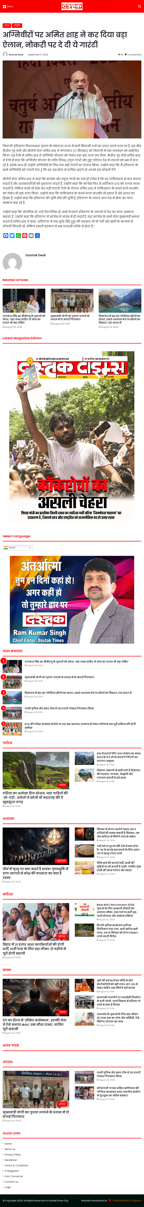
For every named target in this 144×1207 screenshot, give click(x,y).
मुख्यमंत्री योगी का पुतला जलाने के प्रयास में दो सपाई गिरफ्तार (70, 317)
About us (10, 1149)
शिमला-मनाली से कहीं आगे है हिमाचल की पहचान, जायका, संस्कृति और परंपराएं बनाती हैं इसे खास (118, 774)
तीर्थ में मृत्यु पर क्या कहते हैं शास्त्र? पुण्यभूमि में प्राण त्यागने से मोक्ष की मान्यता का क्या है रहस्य (35, 873)
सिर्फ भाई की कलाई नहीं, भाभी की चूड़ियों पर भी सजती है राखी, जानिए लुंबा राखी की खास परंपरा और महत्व (119, 866)
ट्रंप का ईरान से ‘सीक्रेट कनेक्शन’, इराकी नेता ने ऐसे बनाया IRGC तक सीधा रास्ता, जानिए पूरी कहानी (34, 1024)
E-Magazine (12, 1171)
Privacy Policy (13, 1154)
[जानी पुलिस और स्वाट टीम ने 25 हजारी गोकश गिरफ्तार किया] (12, 713)
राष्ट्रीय (17, 25)
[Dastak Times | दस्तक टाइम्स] (72, 6)
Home (8, 1143)
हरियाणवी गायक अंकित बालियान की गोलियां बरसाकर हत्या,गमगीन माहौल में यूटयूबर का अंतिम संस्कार (118, 1091)
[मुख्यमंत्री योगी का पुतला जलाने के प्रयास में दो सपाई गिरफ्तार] (72, 301)
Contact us (11, 1182)
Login (8, 1187)
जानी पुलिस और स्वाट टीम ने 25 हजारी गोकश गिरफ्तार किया (59, 708)
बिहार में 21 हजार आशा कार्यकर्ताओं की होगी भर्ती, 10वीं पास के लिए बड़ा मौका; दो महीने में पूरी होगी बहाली (34, 948)
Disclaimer (11, 1160)
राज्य (7, 25)
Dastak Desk (16, 54)
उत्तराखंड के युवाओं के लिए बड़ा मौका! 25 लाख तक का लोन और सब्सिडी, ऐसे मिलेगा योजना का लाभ (118, 1017)
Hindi (11, 547)
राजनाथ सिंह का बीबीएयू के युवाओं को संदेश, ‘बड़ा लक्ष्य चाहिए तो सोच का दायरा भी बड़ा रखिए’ (24, 319)
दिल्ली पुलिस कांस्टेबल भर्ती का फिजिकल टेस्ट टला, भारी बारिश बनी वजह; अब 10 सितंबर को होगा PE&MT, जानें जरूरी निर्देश (118, 931)
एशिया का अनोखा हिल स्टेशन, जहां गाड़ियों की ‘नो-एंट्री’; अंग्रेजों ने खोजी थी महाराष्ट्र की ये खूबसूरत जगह (35, 797)
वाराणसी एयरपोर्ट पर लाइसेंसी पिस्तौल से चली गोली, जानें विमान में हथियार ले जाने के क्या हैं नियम (118, 1001)
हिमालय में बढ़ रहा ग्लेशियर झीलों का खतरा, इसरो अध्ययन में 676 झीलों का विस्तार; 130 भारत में (119, 319)
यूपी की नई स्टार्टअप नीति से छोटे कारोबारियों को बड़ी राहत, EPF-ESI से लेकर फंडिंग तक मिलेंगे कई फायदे (117, 984)
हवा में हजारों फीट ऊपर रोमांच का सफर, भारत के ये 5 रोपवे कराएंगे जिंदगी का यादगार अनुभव (119, 757)
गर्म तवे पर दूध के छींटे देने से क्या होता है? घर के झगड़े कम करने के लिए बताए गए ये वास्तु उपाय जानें (118, 849)
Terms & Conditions (16, 1165)
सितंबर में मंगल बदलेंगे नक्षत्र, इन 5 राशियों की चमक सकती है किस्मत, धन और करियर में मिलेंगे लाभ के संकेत (118, 833)
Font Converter (14, 1176)
